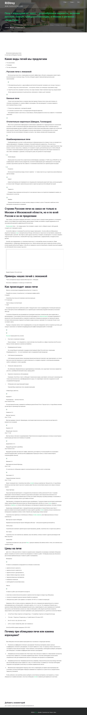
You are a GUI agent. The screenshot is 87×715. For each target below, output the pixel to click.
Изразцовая (9, 226)
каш (17, 233)
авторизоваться (30, 705)
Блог (78, 2)
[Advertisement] (33, 41)
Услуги (71, 2)
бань (27, 542)
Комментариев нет (21, 27)
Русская (8, 335)
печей (31, 483)
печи (50, 503)
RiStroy (10, 3)
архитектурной (44, 316)
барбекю (13, 505)
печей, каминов (37, 514)
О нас (65, 2)
